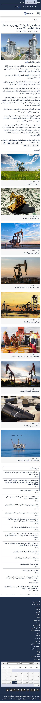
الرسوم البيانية (35, 630)
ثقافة (38, 617)
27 (21, 682)
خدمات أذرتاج (36, 646)
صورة (38, 635)
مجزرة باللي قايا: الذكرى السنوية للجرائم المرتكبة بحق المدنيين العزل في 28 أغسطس (21, 544)
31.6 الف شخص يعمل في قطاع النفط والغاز (25, 356)
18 (32, 679)
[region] (21, 533)
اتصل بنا (37, 639)
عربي (20, 7)
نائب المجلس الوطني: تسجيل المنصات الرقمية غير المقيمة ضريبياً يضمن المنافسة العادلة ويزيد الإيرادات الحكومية (22, 578)
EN (30, 7)
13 (21, 676)
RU (32, 7)
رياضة (38, 623)
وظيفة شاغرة (35, 649)
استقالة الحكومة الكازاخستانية (29, 490)
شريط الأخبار (34, 468)
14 (16, 676)
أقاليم (38, 612)
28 (16, 682)
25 (32, 682)
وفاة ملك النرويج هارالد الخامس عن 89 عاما (24, 527)
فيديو (38, 633)
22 (11, 679)
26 (27, 682)
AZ (35, 7)
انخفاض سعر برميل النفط (31, 218)
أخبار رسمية (36, 602)
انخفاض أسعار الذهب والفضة (29, 564)
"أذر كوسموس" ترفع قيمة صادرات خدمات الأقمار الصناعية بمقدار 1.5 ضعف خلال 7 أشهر (23, 520)
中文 (16, 7)
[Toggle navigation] (37, 13)
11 (32, 676)
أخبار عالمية (36, 625)
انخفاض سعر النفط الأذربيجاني (29, 391)
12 (27, 676)
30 (5, 682)
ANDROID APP (35, 657)
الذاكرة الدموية (35, 628)
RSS (38, 654)
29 (11, 682)
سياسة (37, 607)
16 (5, 676)
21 (16, 679)
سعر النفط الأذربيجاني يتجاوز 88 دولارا (27, 287)
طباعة (23, 31)
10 (38, 676)
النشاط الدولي (35, 644)
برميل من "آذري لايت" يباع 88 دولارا (28, 460)
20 (21, 679)
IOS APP (37, 659)
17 (38, 679)
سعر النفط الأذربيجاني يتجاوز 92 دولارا (26, 558)
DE (28, 7)
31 (38, 685)
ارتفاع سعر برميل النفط (31, 253)
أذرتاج (26, 62)
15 (11, 676)
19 (27, 679)
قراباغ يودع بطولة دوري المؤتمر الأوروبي (25, 551)
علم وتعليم (36, 620)
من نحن (37, 641)
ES (23, 7)
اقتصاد (35, 20)
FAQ (38, 652)
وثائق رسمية (36, 604)
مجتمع (38, 614)
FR (25, 7)
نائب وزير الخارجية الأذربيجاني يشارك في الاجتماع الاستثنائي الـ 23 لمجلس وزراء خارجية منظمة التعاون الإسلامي (21, 535)
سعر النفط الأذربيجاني (32, 184)
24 (38, 682)
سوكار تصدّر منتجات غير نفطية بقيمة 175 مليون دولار (21, 513)
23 (5, 679)
